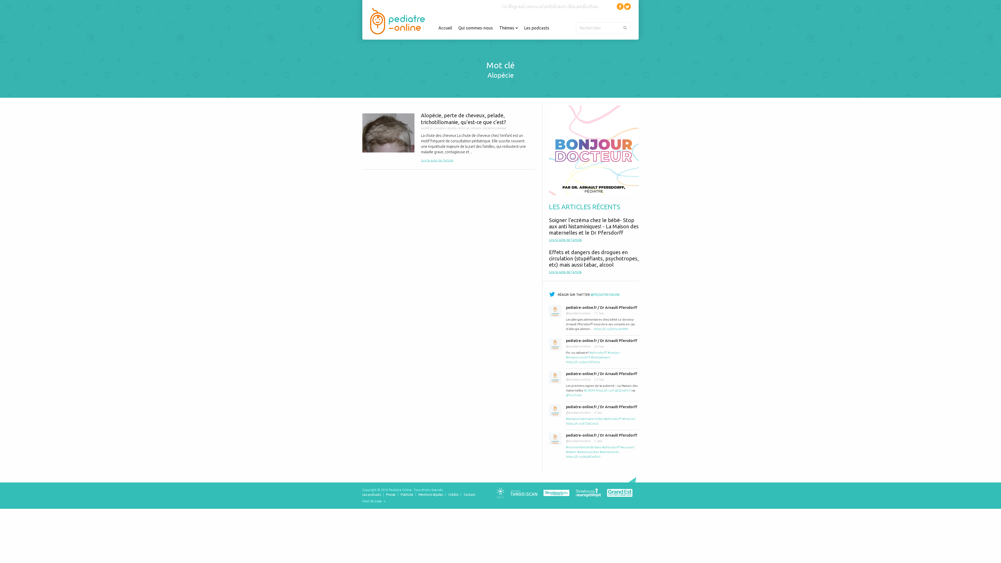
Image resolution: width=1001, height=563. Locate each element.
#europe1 (627, 447)
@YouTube (574, 395)
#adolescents (609, 452)
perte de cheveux (469, 128)
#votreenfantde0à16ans (583, 447)
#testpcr (614, 352)
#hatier (571, 452)
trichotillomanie (494, 128)
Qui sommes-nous (475, 28)
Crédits (453, 494)
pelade (451, 128)
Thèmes (507, 28)
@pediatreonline (605, 294)
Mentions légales (430, 494)
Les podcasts (536, 28)
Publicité (407, 494)
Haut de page (372, 501)
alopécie (427, 128)
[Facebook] (620, 6)
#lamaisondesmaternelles (584, 418)
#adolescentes (588, 452)
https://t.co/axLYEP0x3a (583, 362)
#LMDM (589, 390)
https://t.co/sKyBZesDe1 (583, 456)
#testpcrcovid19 (578, 357)
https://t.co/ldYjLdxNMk (611, 329)
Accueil (445, 28)
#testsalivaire (600, 357)
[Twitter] (627, 6)
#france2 (629, 418)
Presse (390, 494)
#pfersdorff (598, 352)
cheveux (439, 128)
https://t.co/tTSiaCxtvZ (582, 423)
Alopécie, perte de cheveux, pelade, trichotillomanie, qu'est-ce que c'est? (449, 137)
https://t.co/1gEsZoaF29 (613, 390)
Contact (469, 494)
